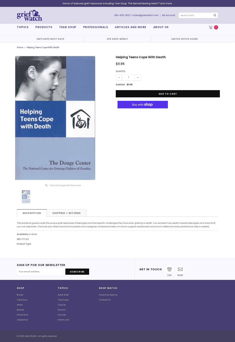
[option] (50, 38)
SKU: (19, 239)
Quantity (120, 71)
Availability (22, 234)
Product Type (24, 243)
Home (20, 47)
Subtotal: (120, 84)
